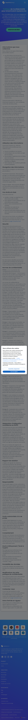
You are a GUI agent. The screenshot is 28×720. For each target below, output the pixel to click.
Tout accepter (14, 371)
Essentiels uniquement (14, 368)
